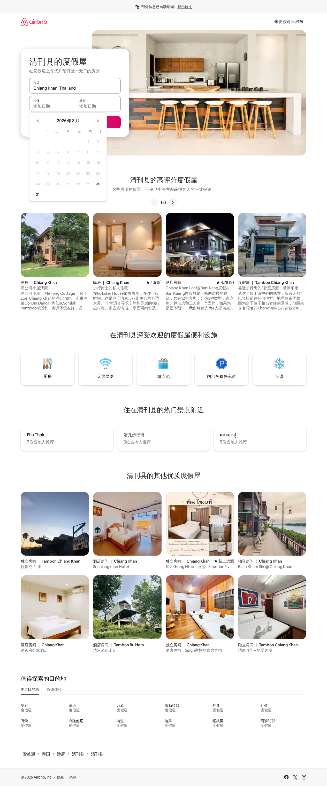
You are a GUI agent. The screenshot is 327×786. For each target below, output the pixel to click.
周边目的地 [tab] (30, 689)
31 (38, 194)
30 (98, 184)
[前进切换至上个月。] (38, 120)
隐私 (60, 777)
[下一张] (173, 202)
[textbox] (52, 106)
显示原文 (185, 6)
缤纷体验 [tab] (54, 689)
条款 (73, 777)
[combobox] (75, 88)
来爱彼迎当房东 (288, 21)
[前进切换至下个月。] (97, 120)
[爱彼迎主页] (34, 21)
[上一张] (154, 202)
